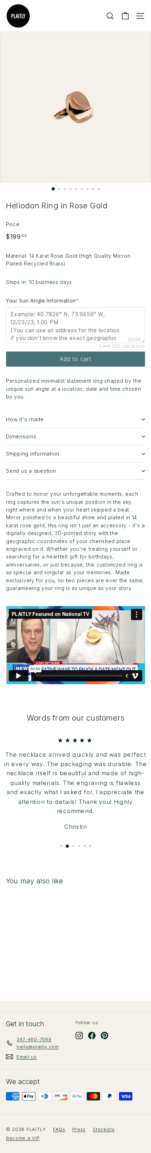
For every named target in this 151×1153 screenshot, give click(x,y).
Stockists (103, 1129)
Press (79, 1129)
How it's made (25, 419)
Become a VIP (23, 1138)
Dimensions (21, 436)
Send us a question (31, 470)
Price (13, 224)
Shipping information (32, 453)
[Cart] (125, 16)
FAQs (59, 1129)
